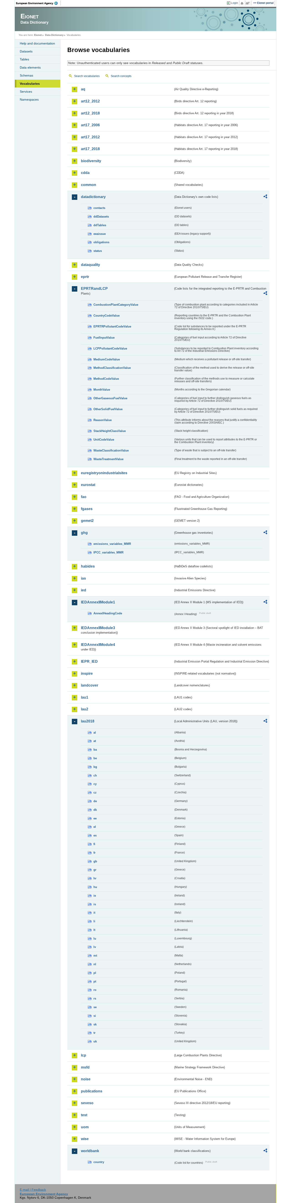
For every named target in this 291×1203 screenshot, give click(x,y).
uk (95, 1041)
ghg (84, 533)
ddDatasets (101, 216)
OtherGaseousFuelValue (110, 398)
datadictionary (93, 197)
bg (95, 767)
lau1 (84, 697)
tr (94, 1032)
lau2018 (87, 721)
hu (95, 887)
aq (83, 89)
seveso (87, 1103)
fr (94, 852)
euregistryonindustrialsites (104, 473)
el (94, 826)
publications (91, 1091)
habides (88, 566)
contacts (99, 208)
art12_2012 (90, 101)
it (94, 912)
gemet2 (87, 521)
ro (94, 990)
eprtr (85, 277)
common (88, 185)
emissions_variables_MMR (112, 544)
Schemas (26, 75)
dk (95, 809)
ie (94, 895)
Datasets (26, 51)
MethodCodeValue (106, 378)
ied (83, 590)
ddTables (99, 225)
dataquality (90, 265)
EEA (38, 3)
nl (94, 964)
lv (94, 947)
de (95, 801)
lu (94, 938)
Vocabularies (30, 83)
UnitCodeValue (103, 439)
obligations (101, 242)
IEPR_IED (89, 661)
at (94, 741)
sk (95, 1024)
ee (95, 818)
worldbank (90, 1151)
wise (85, 1139)
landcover (89, 685)
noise (85, 1079)
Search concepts (121, 76)
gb (95, 861)
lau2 (84, 709)
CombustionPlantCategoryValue (115, 304)
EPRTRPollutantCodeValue (112, 326)
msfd (85, 1067)
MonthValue (101, 389)
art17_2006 (90, 125)
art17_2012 (90, 137)
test (84, 1115)
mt (95, 955)
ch (95, 775)
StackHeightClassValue (109, 431)
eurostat (88, 485)
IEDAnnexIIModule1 (98, 602)
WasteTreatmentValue (108, 459)
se (95, 1007)
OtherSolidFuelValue (108, 409)
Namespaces (29, 99)
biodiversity (91, 161)
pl (94, 973)
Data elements (30, 67)
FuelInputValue (104, 337)
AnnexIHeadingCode (107, 613)
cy (95, 784)
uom (85, 1127)
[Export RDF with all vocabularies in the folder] (265, 197)
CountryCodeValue (106, 315)
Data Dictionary (54, 35)
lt (94, 930)
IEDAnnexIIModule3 (98, 628)
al (94, 732)
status (97, 251)
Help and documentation (37, 43)
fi (94, 844)
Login (234, 3)
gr (94, 869)
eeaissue (99, 234)
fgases (87, 509)
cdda (85, 173)
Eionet (38, 35)
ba (95, 749)
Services (26, 91)
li (94, 921)
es (95, 835)
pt (94, 981)
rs (94, 998)
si (94, 1015)
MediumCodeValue (106, 359)
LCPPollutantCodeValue (110, 348)
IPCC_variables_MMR (108, 552)
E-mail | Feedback (33, 1189)
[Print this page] (242, 3)
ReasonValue (102, 420)
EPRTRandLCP (94, 288)
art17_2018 (90, 149)
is (94, 904)
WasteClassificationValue (111, 450)
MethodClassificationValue (112, 368)
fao (83, 497)
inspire (87, 673)
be (95, 758)
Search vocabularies (87, 76)
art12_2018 (90, 113)
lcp (83, 1055)
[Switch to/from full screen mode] (248, 3)
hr (94, 878)
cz (95, 792)
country (98, 1162)
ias (83, 578)
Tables (24, 59)
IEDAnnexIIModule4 (98, 645)
